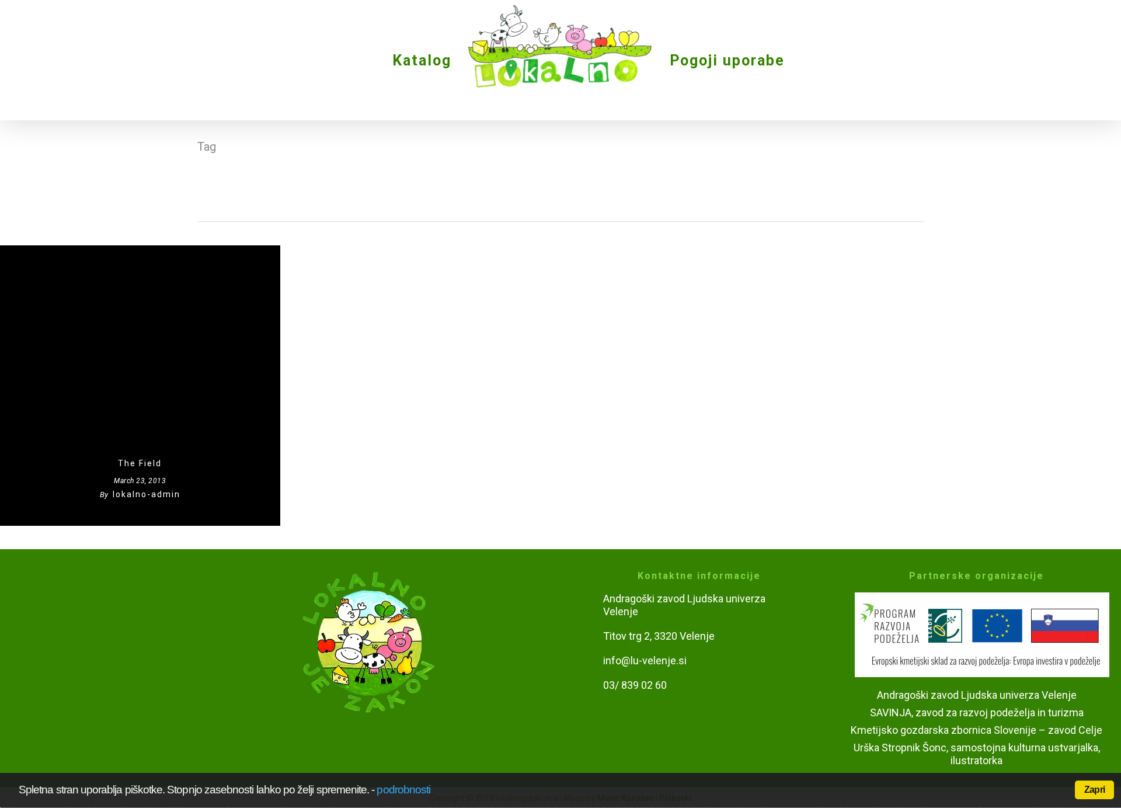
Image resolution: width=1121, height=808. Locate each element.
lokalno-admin (146, 494)
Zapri (1094, 790)
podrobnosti (403, 789)
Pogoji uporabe (727, 60)
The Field (140, 463)
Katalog (421, 60)
